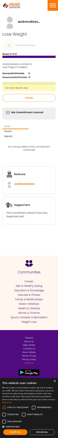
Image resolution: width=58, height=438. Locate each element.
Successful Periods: (13, 73)
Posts (7, 126)
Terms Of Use (29, 355)
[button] (29, 426)
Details (29, 98)
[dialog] (29, 408)
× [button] (55, 381)
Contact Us (29, 348)
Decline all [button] (42, 432)
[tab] (15, 126)
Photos (8, 131)
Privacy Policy (29, 359)
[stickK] (16, 5)
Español (29, 363)
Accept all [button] (15, 432)
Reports (8, 136)
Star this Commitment (25, 45)
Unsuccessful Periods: (14, 77)
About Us (29, 341)
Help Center (29, 345)
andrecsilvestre (24, 184)
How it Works (29, 352)
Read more (7, 402)
